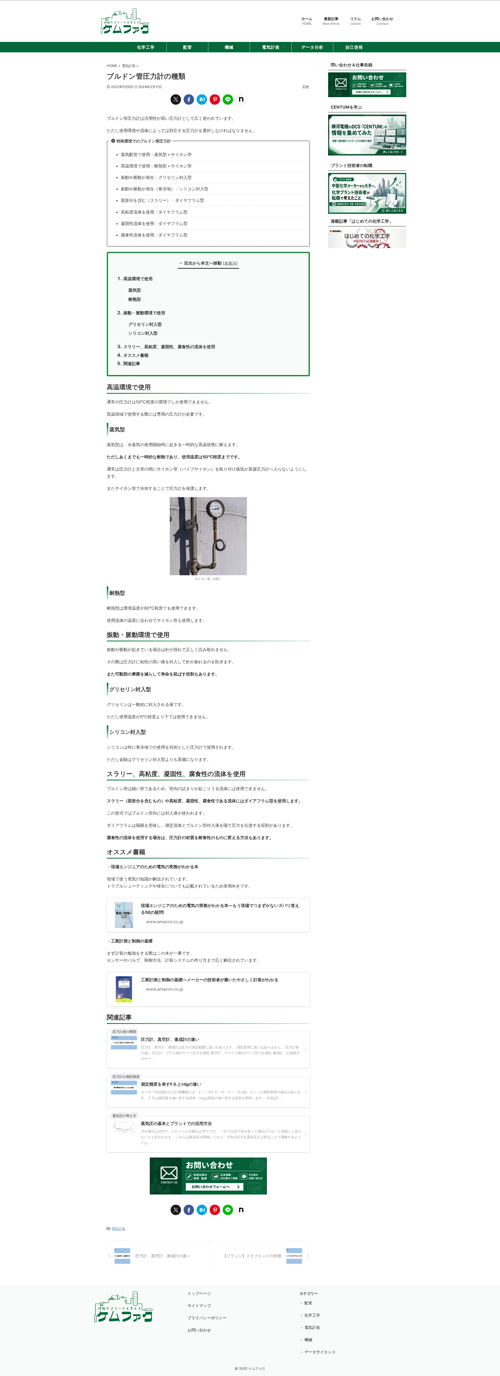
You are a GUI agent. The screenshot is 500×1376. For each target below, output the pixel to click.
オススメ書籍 (135, 355)
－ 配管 (305, 1302)
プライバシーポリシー (207, 1317)
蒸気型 (134, 290)
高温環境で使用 (138, 278)
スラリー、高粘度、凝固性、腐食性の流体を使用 (169, 346)
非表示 (230, 263)
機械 (229, 47)
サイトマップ (199, 1305)
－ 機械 (305, 1339)
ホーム (306, 21)
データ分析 (312, 47)
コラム (355, 21)
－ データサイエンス (317, 1351)
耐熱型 (134, 299)
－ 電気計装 (309, 1327)
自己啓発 (354, 47)
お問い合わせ (382, 21)
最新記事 (331, 21)
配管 (187, 47)
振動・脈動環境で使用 (144, 312)
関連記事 (131, 363)
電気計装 (271, 47)
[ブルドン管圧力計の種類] (202, 99)
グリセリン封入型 (145, 324)
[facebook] (189, 99)
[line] (228, 99)
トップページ (199, 1293)
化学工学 (146, 47)
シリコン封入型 (143, 333)
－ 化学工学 (309, 1315)
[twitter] (176, 99)
